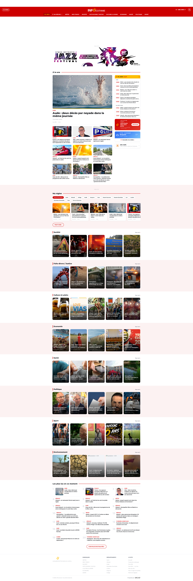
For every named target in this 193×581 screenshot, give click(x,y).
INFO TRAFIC (75, 14)
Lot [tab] (126, 197)
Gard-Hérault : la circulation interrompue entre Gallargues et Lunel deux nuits (102, 160)
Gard (108, 560)
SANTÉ (131, 14)
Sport (56, 421)
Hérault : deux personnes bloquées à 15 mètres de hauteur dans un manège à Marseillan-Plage (127, 516)
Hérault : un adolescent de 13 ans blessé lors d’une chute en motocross (127, 530)
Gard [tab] (67, 197)
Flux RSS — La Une (133, 566)
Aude (108, 564)
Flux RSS (130, 564)
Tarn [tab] (68, 200)
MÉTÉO (67, 14)
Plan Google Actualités (134, 570)
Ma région (57, 14)
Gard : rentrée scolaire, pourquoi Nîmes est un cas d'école (67, 523)
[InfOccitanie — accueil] (96, 10)
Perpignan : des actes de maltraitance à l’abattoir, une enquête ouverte (98, 539)
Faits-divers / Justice (63, 264)
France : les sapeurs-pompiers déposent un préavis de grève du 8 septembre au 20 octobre (61, 141)
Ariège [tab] (79, 197)
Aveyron (109, 570)
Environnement (60, 452)
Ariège (108, 572)
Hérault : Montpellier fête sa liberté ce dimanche (81, 177)
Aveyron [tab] (92, 197)
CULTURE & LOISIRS (112, 14)
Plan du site (131, 568)
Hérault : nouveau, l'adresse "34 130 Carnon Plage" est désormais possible (98, 523)
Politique (58, 389)
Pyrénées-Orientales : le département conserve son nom (127, 523)
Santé (56, 358)
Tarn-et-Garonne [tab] (77, 200)
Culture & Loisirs (61, 295)
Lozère (108, 568)
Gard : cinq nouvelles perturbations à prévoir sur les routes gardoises (79, 216)
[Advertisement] (96, 30)
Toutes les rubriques (133, 562)
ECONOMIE (123, 14)
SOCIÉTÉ (84, 14)
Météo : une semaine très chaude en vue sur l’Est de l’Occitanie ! (61, 216)
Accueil (130, 560)
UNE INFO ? (181, 10)
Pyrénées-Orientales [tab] (59, 200)
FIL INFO (47, 14)
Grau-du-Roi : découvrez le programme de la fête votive (61, 177)
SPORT (147, 14)
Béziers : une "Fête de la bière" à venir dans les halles (98, 216)
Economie (58, 326)
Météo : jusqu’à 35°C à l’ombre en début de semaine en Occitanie (97, 515)
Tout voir (58, 224)
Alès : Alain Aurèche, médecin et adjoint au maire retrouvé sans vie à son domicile (82, 141)
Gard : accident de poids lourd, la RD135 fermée (67, 530)
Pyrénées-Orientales (112, 566)
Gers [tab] (98, 197)
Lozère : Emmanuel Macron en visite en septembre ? (67, 539)
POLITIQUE (139, 14)
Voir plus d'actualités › (96, 546)
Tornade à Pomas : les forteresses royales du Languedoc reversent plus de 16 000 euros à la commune (98, 531)
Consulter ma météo (128, 139)
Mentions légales (132, 572)
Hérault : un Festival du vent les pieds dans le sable (62, 159)
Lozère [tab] (132, 197)
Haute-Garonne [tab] (107, 197)
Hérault (108, 562)
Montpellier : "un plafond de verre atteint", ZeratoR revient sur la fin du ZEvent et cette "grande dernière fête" (102, 179)
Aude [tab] (85, 197)
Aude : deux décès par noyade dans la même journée (78, 114)
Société (57, 232)
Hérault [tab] (73, 197)
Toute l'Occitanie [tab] (58, 197)
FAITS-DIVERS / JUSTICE (96, 14)
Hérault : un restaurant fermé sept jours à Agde (101, 140)
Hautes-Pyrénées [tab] (118, 197)
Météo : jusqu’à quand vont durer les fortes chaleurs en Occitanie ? (81, 160)
